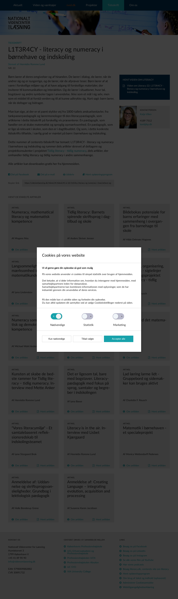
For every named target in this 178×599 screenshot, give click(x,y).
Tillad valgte (88, 339)
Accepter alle (118, 339)
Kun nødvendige (56, 339)
